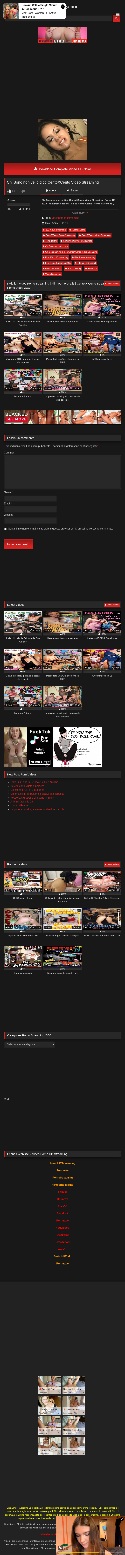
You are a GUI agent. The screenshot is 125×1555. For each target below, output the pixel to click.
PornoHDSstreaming (62, 1163)
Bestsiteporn (62, 1242)
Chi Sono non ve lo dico (56, 246)
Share (74, 190)
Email (8, 503)
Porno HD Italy (74, 268)
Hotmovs (62, 1199)
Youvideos (62, 1227)
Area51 (62, 1249)
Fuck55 (62, 1206)
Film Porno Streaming (84, 257)
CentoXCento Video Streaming (96, 235)
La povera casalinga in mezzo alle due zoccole (37, 809)
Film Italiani (51, 241)
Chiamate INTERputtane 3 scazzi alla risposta (37, 793)
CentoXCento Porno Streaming (60, 235)
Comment (9, 452)
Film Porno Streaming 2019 (58, 263)
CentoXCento (79, 230)
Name (8, 492)
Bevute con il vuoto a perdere (27, 786)
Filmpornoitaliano (62, 1184)
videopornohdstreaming (65, 217)
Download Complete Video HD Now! (64, 169)
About (52, 190)
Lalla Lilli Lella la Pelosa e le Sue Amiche (34, 782)
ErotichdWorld (62, 1256)
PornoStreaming (62, 1177)
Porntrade (62, 1220)
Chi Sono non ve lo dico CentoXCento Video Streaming (71, 252)
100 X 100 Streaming (56, 230)
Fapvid (62, 1192)
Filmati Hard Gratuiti (86, 263)
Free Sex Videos (53, 268)
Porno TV (92, 268)
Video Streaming (53, 274)
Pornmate (62, 1170)
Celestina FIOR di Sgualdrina (27, 789)
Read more (78, 212)
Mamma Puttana (19, 805)
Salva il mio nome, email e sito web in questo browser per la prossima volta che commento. (60, 528)
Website (8, 514)
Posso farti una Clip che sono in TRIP (32, 797)
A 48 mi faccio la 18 (21, 801)
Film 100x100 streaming (56, 257)
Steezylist (63, 1235)
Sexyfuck (62, 1213)
